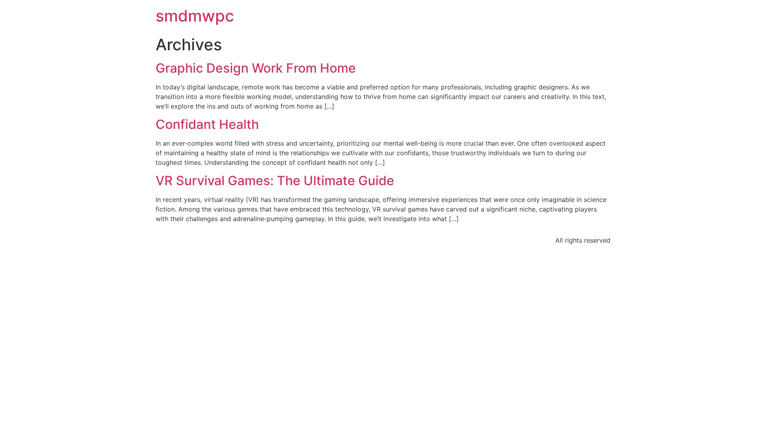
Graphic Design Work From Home (256, 68)
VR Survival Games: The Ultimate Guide (275, 180)
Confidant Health (207, 124)
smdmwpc (195, 16)
